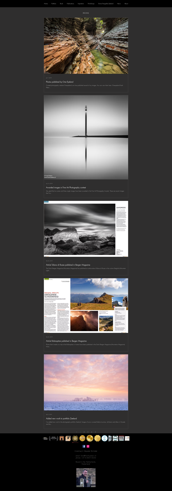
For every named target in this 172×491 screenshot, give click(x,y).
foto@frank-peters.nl (88, 456)
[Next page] (95, 432)
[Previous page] (76, 432)
